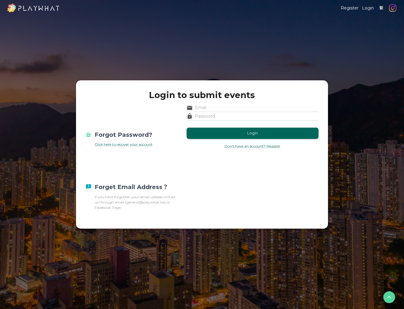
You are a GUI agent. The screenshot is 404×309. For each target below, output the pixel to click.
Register (349, 8)
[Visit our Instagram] (393, 8)
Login (368, 8)
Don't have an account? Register (252, 146)
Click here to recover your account (124, 144)
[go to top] (389, 297)
